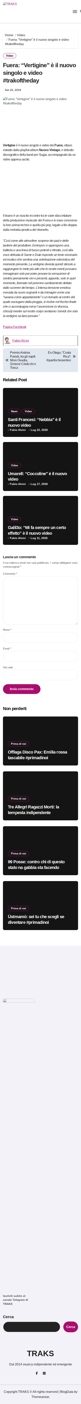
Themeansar (40, 1397)
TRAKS (40, 1353)
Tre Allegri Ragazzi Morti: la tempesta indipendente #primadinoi (33, 812)
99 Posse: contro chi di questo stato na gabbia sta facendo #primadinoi (36, 867)
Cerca (8, 1317)
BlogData (66, 1391)
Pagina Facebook (14, 327)
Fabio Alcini (20, 340)
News (14, 411)
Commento (10, 573)
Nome (7, 629)
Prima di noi (18, 743)
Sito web (8, 667)
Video (9, 55)
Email (7, 648)
